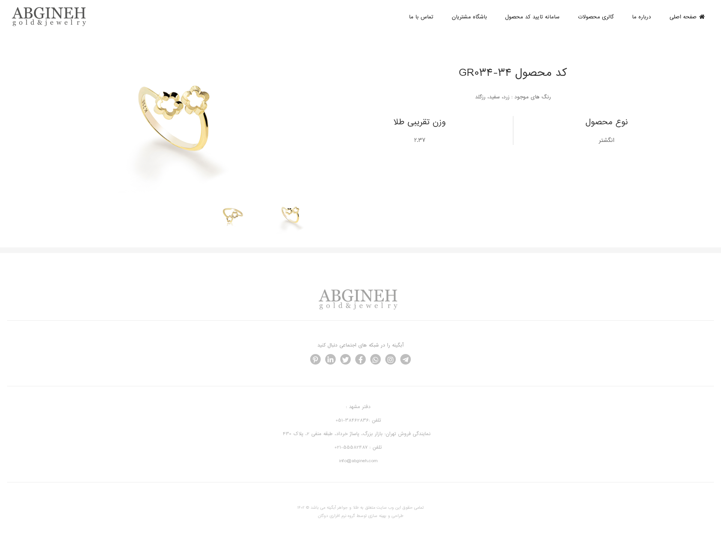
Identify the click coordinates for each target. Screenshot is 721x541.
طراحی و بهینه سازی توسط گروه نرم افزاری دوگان (360, 516)
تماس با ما (421, 17)
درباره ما (641, 17)
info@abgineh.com (358, 460)
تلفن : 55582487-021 (358, 447)
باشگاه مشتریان (469, 17)
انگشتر (606, 140)
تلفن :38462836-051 (358, 420)
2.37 (419, 140)
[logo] (51, 25)
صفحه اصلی (683, 17)
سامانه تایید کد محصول (532, 17)
